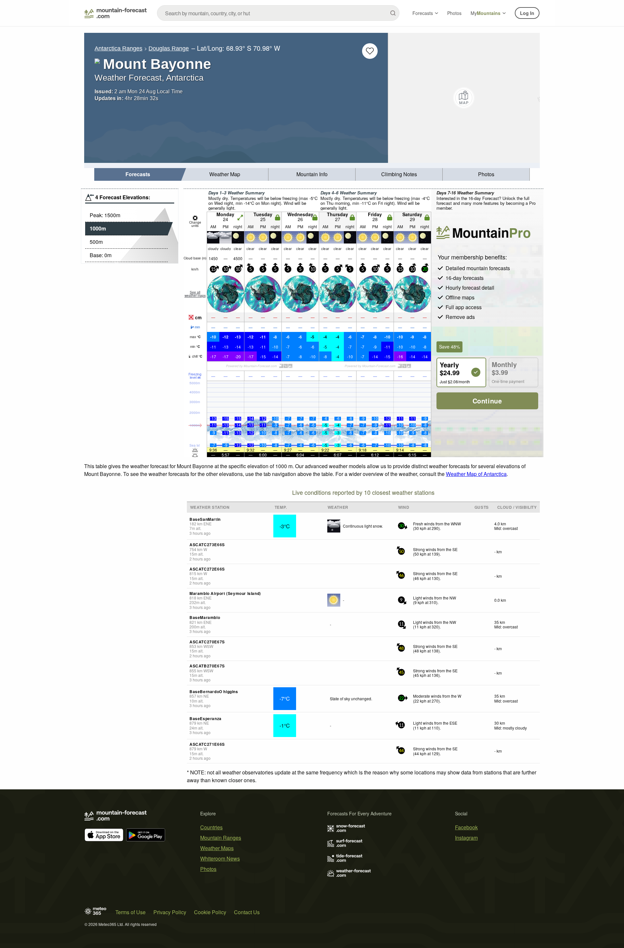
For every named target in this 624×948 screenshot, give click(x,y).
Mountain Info (312, 174)
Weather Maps (217, 848)
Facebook (466, 827)
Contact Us (247, 912)
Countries (211, 827)
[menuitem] (137, 174)
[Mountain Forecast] (115, 13)
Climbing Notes (399, 174)
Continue (487, 400)
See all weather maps (195, 294)
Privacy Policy (169, 912)
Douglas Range (169, 48)
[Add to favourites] (370, 51)
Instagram (466, 837)
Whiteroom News (220, 858)
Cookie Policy (210, 912)
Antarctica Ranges (118, 48)
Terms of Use (130, 912)
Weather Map (224, 174)
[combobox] (278, 13)
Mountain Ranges (220, 837)
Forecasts (422, 13)
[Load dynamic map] (464, 98)
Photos (454, 13)
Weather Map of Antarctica (476, 474)
